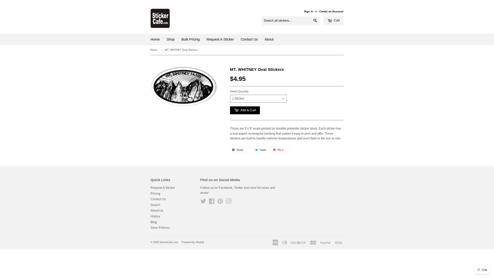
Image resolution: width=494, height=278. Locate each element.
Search (155, 205)
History (155, 216)
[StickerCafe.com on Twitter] (203, 202)
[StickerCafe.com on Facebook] (212, 202)
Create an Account (331, 11)
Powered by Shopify (193, 242)
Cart (336, 20)
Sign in (308, 11)
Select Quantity (239, 91)
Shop (171, 39)
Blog (154, 222)
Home (155, 39)
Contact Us (249, 39)
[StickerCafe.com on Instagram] (229, 202)
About (269, 39)
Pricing (155, 193)
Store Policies (160, 227)
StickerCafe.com (168, 242)
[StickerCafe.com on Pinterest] (220, 202)
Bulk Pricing (190, 39)
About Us (157, 210)
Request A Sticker (220, 39)
